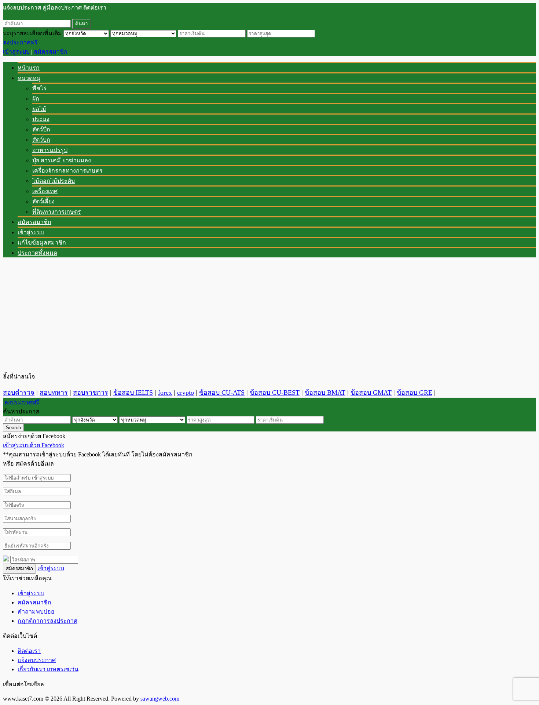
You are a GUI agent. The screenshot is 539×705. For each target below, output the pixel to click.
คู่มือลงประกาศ (62, 7)
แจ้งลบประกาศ (22, 7)
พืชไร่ (39, 88)
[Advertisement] (223, 314)
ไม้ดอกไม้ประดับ (53, 181)
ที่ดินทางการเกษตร (56, 212)
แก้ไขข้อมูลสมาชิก (42, 242)
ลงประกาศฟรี (20, 42)
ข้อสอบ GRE (414, 392)
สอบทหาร (54, 392)
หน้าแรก (29, 68)
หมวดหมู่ (29, 78)
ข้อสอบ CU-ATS (222, 392)
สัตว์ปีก (41, 129)
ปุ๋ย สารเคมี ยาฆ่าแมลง (61, 160)
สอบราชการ (90, 392)
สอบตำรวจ (18, 392)
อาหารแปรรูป (49, 150)
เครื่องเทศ (45, 191)
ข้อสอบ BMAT (325, 392)
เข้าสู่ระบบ (16, 51)
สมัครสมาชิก (50, 51)
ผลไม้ (39, 109)
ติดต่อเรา (94, 7)
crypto (185, 392)
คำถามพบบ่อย (36, 611)
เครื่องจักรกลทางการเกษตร (67, 170)
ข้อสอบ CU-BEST (275, 392)
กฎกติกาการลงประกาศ (47, 621)
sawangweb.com (159, 698)
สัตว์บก (41, 140)
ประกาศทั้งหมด (37, 253)
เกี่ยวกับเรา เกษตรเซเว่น (48, 669)
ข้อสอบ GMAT (371, 392)
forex (165, 392)
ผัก (35, 98)
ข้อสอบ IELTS (133, 392)
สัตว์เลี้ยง (43, 201)
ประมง (41, 119)
